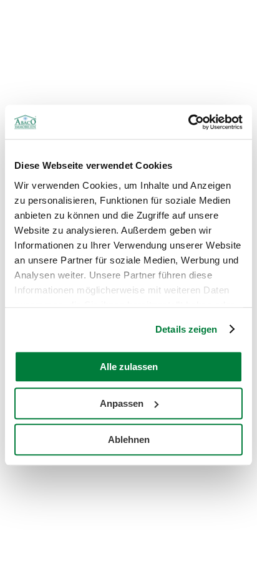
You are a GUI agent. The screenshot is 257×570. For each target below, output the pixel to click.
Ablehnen (129, 439)
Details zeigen (186, 329)
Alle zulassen (129, 366)
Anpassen (121, 403)
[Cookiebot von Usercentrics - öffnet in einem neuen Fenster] (188, 122)
